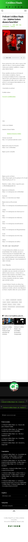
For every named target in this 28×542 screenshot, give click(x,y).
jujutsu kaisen (15, 302)
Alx (23, 521)
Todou (8, 309)
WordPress (13, 521)
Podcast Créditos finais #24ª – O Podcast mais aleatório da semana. (7, 330)
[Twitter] (9, 7)
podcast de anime (20, 306)
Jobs (17, 25)
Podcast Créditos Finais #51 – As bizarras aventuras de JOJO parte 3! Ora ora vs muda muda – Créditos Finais (13, 482)
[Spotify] (18, 7)
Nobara (10, 304)
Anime (7, 300)
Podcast (13, 26)
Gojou (4, 302)
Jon (20, 25)
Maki (20, 302)
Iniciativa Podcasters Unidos (14, 133)
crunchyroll (13, 300)
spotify (4, 309)
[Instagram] (12, 7)
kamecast (5, 468)
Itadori (8, 302)
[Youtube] (21, 7)
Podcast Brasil (11, 306)
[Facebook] (6, 7)
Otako (14, 304)
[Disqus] (14, 357)
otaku (18, 304)
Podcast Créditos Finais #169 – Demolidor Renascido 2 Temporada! (19, 330)
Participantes (5, 26)
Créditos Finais (14, 2)
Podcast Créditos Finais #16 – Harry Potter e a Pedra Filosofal (13, 476)
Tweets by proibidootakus (9, 96)
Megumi (5, 304)
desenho (19, 300)
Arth (14, 25)
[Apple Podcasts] (15, 7)
